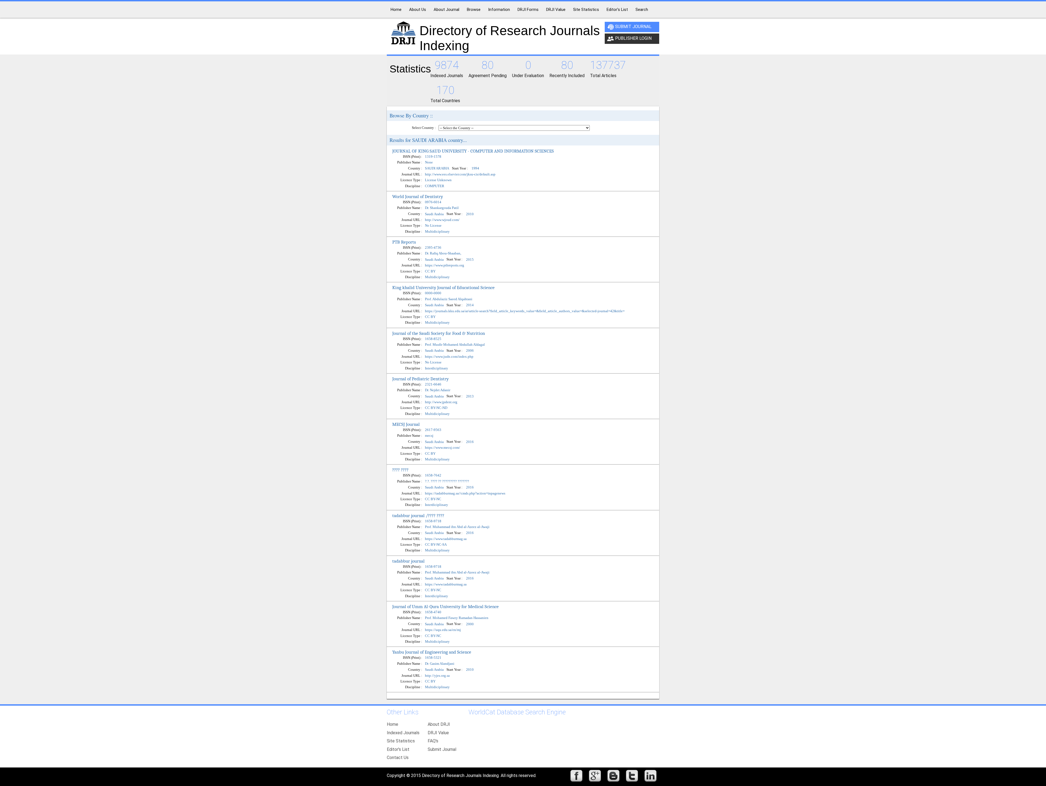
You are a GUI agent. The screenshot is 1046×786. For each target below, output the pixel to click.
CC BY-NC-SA (436, 544)
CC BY (430, 271)
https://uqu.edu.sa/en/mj (443, 630)
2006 (470, 351)
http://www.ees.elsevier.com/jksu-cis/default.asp (460, 174)
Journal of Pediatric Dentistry (420, 378)
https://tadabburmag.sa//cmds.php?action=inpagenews (465, 493)
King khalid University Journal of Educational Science (443, 287)
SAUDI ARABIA (437, 168)
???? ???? (400, 469)
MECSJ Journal (406, 424)
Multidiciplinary (437, 231)
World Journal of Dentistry (417, 196)
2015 (470, 259)
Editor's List (398, 749)
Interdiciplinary (436, 368)
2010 (470, 214)
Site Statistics (401, 740)
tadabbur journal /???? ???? (418, 515)
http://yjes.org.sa (437, 675)
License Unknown (438, 180)
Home (392, 724)
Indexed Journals (403, 732)
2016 (470, 442)
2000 (470, 624)
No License (433, 225)
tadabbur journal (408, 561)
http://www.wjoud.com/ (442, 220)
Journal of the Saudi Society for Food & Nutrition (438, 333)
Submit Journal (633, 26)
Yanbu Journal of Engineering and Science (431, 652)
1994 (475, 168)
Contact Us (398, 757)
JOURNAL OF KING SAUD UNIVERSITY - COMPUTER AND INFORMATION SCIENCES (473, 151)
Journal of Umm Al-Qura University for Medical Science (445, 606)
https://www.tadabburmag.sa (446, 539)
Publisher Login (633, 38)
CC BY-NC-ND (436, 408)
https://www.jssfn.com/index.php (449, 356)
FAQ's (433, 740)
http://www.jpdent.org (441, 402)
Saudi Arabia (434, 214)
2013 (470, 396)
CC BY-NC (433, 499)
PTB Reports (404, 242)
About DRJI (439, 724)
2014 (470, 305)
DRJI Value (438, 732)
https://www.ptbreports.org (444, 265)
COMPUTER (434, 186)
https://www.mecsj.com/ (442, 447)
